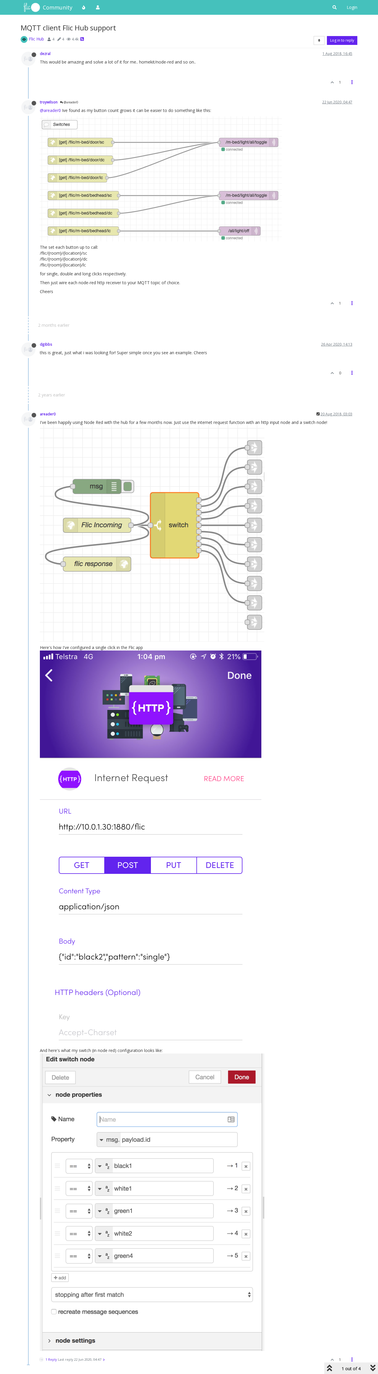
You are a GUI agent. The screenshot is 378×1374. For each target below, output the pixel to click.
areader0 (48, 414)
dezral (45, 53)
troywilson (49, 102)
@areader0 (70, 102)
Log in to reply (342, 40)
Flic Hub (36, 39)
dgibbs (46, 344)
